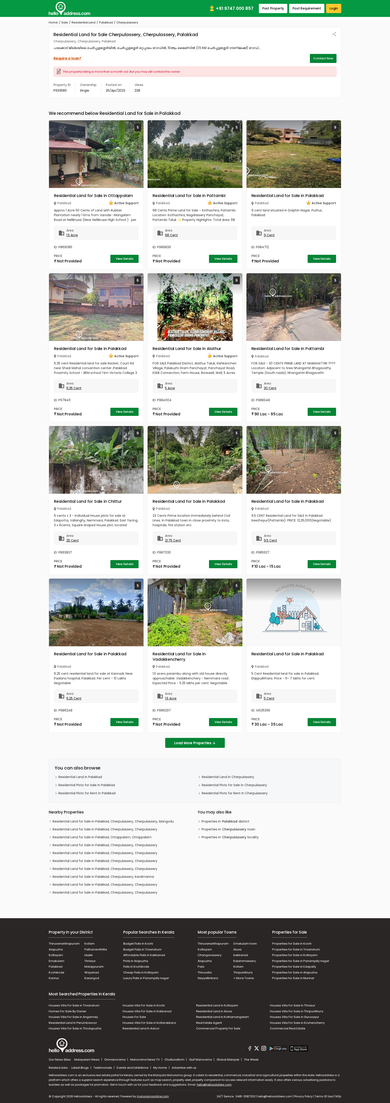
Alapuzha (56, 949)
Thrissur (90, 961)
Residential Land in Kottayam (217, 1005)
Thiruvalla (205, 972)
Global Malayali (228, 1059)
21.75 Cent (173, 540)
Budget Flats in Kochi (138, 943)
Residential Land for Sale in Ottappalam (93, 195)
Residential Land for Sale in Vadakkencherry (179, 656)
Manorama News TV (145, 1059)
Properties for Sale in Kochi (291, 943)
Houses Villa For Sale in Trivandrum (74, 1005)
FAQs (337, 1096)
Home (53, 22)
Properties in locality (230, 837)
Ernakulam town (245, 943)
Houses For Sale (134, 1017)
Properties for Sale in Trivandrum (296, 949)
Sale (64, 22)
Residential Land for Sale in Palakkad (287, 195)
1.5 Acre (72, 235)
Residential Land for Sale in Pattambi (189, 195)
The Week (251, 1059)
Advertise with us (184, 1068)
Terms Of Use (323, 1096)
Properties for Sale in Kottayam (295, 955)
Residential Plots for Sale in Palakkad (86, 785)
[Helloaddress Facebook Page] (249, 1049)
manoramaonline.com (153, 1096)
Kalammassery (244, 961)
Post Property (273, 8)
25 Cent (72, 540)
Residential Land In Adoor (141, 1028)
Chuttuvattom (175, 1059)
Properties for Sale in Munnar (293, 978)
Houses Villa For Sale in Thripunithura (296, 1011)
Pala (201, 966)
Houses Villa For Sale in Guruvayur (294, 1017)
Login (334, 8)
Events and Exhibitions (133, 1068)
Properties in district (225, 821)
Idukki (88, 955)
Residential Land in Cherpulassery (228, 777)
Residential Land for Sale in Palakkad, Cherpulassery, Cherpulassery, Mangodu (113, 821)
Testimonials (103, 1068)
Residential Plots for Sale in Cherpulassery (234, 785)
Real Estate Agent (209, 1023)
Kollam (89, 943)
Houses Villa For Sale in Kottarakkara (149, 1023)
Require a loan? (67, 58)
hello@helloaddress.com (214, 1085)
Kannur (54, 978)
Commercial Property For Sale (218, 1028)
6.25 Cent (73, 698)
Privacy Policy (303, 1096)
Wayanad (91, 972)
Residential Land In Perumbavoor (73, 1023)
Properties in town (228, 829)
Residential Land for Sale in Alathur (187, 348)
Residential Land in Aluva (214, 1011)
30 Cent (270, 388)
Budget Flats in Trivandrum (142, 949)
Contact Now (323, 58)
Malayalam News (87, 1059)
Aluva (237, 949)
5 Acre (170, 388)
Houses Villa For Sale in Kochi (144, 1005)
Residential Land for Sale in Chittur (88, 501)
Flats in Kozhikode (136, 966)
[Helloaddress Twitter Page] (256, 1049)
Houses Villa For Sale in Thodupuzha (75, 1028)
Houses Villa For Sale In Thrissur (292, 1005)
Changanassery (209, 955)
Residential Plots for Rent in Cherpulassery (235, 793)
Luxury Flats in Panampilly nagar (146, 978)
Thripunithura (243, 972)
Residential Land (83, 22)
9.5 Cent (270, 540)
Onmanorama (115, 1059)
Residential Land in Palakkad (80, 777)
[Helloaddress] (69, 8)
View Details (124, 259)
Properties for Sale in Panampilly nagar (300, 961)
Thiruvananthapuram (64, 943)
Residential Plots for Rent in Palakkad (87, 793)
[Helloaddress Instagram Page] (263, 1049)
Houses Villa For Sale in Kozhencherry (297, 1023)
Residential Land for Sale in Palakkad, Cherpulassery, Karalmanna (103, 876)
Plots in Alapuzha (135, 961)
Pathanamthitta (95, 949)
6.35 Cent (73, 388)
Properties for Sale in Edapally (294, 966)
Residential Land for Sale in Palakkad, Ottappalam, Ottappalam (102, 837)
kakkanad (240, 955)
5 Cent (269, 698)
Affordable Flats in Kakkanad (144, 955)
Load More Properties (192, 743)
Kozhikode (56, 972)
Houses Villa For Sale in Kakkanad (147, 1011)
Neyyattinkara (208, 978)
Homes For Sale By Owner (67, 1011)
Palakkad (106, 22)
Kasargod (91, 978)
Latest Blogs (80, 1068)
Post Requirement (306, 8)
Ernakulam (56, 961)
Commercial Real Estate (287, 1028)
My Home (160, 1068)
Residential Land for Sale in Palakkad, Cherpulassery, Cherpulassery (105, 829)
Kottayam (56, 955)
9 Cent (269, 235)
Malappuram (94, 966)
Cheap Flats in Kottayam (141, 972)
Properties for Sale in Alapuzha (294, 972)
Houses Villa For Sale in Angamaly (73, 1017)
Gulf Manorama (201, 1059)
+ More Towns (243, 978)
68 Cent (171, 235)
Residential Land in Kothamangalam (222, 1017)
